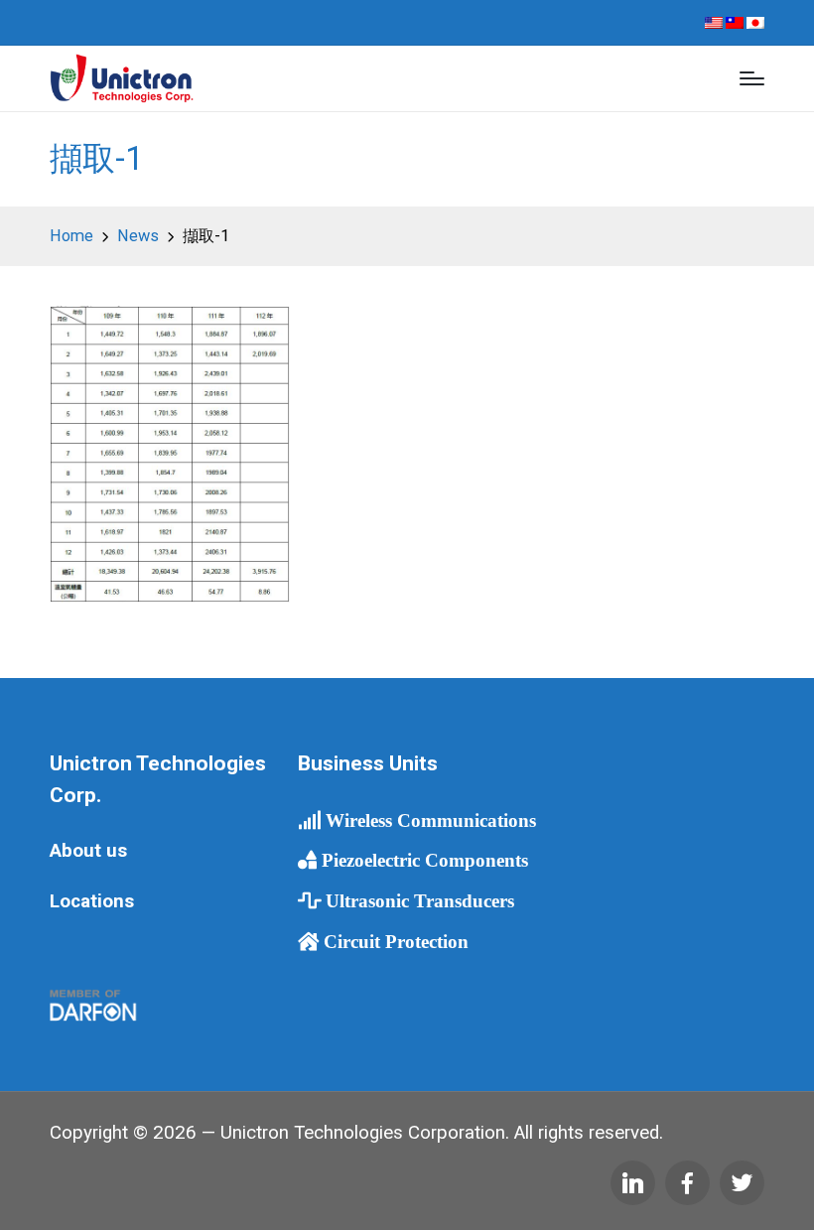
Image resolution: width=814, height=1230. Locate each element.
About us (88, 851)
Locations (92, 901)
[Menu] (752, 78)
